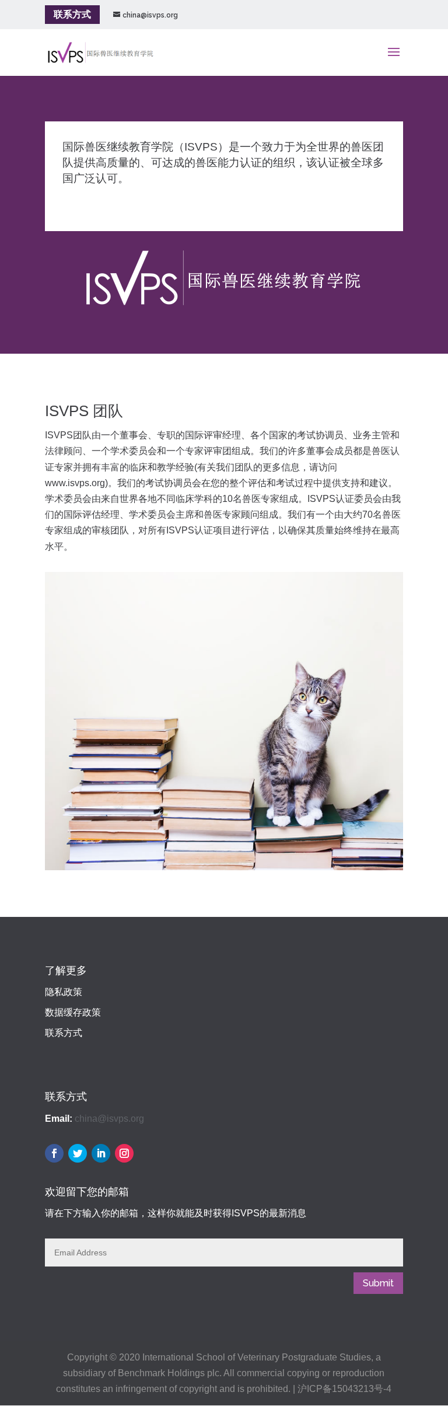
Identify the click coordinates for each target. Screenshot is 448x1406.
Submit (378, 1283)
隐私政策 (63, 992)
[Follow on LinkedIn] (101, 1153)
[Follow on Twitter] (77, 1153)
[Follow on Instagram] (124, 1153)
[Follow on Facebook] (54, 1153)
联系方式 (72, 14)
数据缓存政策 (73, 1012)
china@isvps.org (109, 1119)
